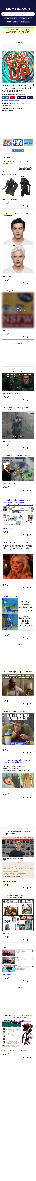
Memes (16, 21)
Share (6, 97)
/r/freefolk (8, 276)
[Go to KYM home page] (3, 2)
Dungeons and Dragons (12, 393)
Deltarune (8, 974)
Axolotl (7, 330)
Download (22, 97)
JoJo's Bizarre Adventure (12, 484)
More (30, 97)
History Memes (9, 791)
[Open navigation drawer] (34, 2)
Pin (13, 97)
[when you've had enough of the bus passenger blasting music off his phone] (18, 67)
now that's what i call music (11, 100)
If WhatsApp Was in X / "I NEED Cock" (17, 1051)
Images (9, 21)
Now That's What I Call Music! (21, 103)
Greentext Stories (10, 881)
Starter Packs (9, 528)
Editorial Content (25, 21)
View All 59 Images (18, 150)
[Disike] (24, 206)
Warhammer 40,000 (11, 199)
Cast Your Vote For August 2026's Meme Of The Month (18, 31)
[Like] (27, 206)
